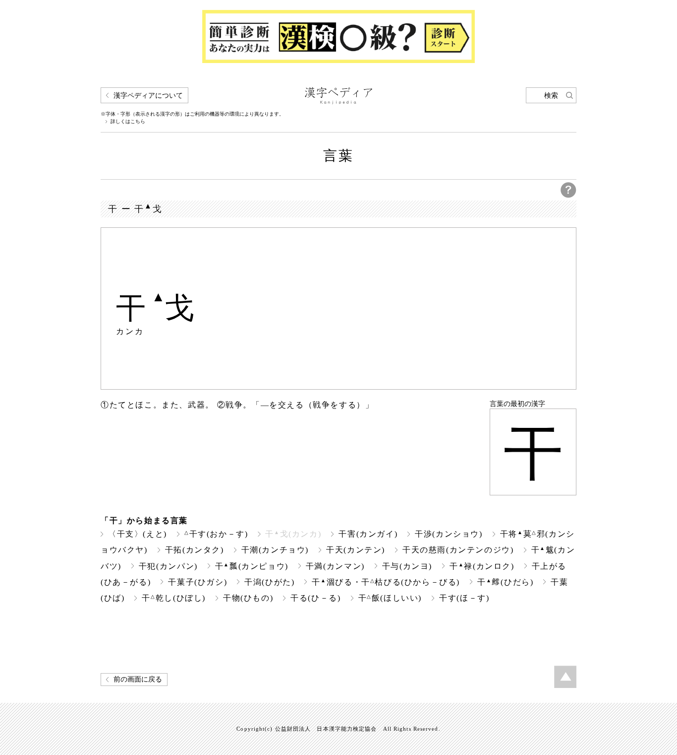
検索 (551, 95)
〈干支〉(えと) (137, 534)
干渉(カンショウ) (449, 534)
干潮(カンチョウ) (275, 550)
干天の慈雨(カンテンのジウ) (458, 550)
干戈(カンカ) (293, 534)
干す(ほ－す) (464, 598)
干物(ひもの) (248, 598)
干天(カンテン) (355, 550)
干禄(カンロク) (482, 566)
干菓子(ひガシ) (197, 582)
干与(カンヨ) (407, 566)
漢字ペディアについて (148, 95)
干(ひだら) (505, 582)
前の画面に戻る (137, 679)
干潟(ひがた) (269, 582)
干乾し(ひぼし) (174, 598)
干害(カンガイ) (367, 534)
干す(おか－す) (216, 534)
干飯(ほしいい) (390, 598)
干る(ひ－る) (315, 598)
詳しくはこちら (128, 121)
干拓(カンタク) (194, 550)
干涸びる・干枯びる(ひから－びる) (386, 582)
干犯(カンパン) (168, 566)
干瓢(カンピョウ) (251, 566)
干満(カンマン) (335, 566)
